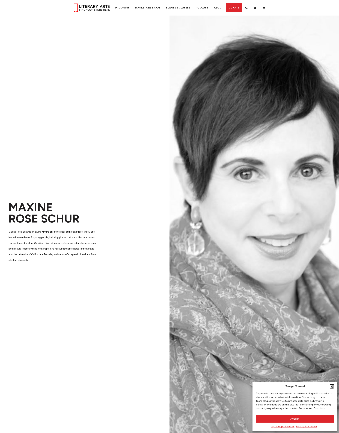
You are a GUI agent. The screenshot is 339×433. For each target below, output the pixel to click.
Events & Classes (178, 7)
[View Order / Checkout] (264, 8)
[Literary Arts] (91, 8)
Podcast (202, 7)
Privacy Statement (306, 426)
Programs (122, 7)
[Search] (246, 8)
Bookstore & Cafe (147, 7)
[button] (332, 386)
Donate (234, 7)
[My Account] (255, 8)
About (218, 7)
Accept (294, 418)
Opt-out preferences (283, 426)
